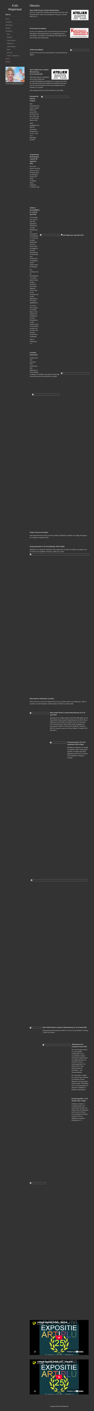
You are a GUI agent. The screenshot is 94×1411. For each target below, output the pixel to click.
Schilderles (9, 22)
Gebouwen (10, 43)
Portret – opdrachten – (13, 55)
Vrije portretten (11, 40)
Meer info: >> (34, 16)
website (32, 284)
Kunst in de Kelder (41, 532)
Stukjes (8, 62)
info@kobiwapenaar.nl (16, 83)
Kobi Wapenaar (63, 1406)
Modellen (9, 37)
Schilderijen (9, 31)
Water (8, 49)
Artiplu (62, 546)
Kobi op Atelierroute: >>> (33, 341)
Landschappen (11, 46)
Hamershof (33, 355)
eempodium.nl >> (77, 1120)
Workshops (9, 25)
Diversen (9, 52)
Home (7, 19)
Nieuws (8, 59)
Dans (8, 34)
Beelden (8, 28)
